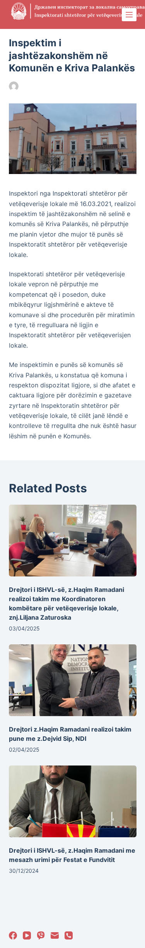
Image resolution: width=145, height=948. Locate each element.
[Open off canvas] (129, 14)
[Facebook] (13, 935)
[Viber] (41, 935)
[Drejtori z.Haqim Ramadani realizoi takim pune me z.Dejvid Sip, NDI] (72, 680)
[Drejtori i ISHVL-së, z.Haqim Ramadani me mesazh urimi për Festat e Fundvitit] (72, 801)
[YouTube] (27, 935)
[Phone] (69, 935)
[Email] (55, 935)
